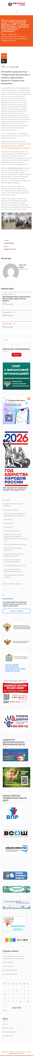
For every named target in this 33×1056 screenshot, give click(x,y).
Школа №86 (14, 67)
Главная (3, 34)
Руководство (9, 527)
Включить (16, 354)
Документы (9, 519)
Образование (10, 523)
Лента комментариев (11, 1032)
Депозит (21, 146)
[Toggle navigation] (16, 11)
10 (5, 994)
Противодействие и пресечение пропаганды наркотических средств (16, 298)
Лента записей (9, 1028)
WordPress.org (9, 1036)
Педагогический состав (13, 531)
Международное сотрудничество (15, 565)
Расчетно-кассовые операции (11, 148)
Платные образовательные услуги (16, 544)
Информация (12, 34)
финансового (19, 164)
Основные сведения (12, 510)
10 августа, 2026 (8, 294)
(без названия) (9, 962)
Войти (6, 1024)
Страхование (26, 148)
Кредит (14, 146)
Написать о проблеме (16, 611)
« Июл (5, 1011)
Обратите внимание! (11, 970)
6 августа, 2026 (7, 312)
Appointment (13, 1053)
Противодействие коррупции (13, 584)
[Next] (28, 221)
